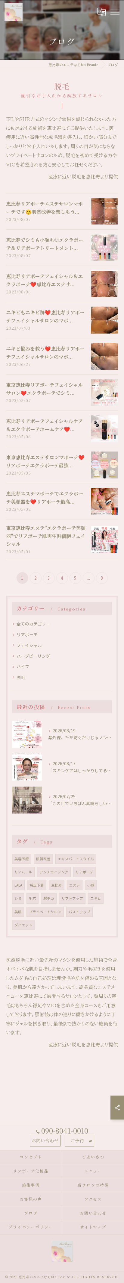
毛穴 (32, 898)
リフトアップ (72, 898)
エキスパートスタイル (76, 858)
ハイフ (23, 666)
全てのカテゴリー (33, 624)
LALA (18, 885)
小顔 (91, 885)
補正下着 (36, 885)
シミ (18, 898)
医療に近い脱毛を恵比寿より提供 (83, 176)
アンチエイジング (53, 872)
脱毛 (21, 677)
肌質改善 (43, 858)
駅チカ (48, 898)
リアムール (23, 872)
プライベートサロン (45, 911)
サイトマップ (93, 1227)
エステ (74, 885)
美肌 (18, 911)
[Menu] (115, 11)
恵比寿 (56, 885)
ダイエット (23, 925)
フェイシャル (29, 645)
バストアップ (79, 911)
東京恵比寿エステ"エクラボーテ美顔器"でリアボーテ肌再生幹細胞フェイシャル (45, 535)
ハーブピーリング (33, 656)
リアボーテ (27, 634)
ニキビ (95, 898)
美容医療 (21, 858)
